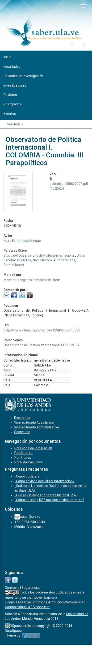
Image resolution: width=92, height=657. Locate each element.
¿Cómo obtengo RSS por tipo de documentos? (49, 500)
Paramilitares (14, 265)
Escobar (10, 260)
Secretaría (22, 432)
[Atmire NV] (31, 635)
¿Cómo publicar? (26, 476)
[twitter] (15, 579)
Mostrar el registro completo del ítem (32, 280)
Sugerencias (31, 587)
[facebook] (8, 579)
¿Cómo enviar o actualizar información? (44, 481)
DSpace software (23, 626)
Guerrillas (24, 260)
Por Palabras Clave (28, 462)
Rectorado (22, 418)
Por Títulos (22, 457)
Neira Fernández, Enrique (22, 241)
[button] (71, 45)
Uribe (80, 255)
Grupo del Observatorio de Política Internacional (39, 255)
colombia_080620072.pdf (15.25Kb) (69, 186)
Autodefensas (64, 260)
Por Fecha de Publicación (33, 448)
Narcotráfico (42, 260)
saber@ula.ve (30, 516)
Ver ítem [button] (14, 124)
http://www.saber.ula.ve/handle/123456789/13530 (42, 330)
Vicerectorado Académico (34, 422)
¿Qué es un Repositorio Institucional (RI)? (45, 495)
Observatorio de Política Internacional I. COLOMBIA (41, 345)
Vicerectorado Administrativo (36, 427)
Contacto (12, 587)
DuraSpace (13, 631)
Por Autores (23, 453)
